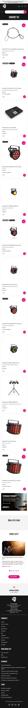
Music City (11, 701)
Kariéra (2, 692)
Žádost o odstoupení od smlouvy (9, 678)
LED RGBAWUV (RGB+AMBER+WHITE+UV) (11, 404)
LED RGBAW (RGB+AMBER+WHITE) (10, 90)
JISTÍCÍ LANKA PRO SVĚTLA (8, 51)
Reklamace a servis (5, 675)
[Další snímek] (26, 1)
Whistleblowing (4, 695)
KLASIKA (3, 644)
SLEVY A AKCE (4, 624)
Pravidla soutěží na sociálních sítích (9, 673)
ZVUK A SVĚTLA (5, 637)
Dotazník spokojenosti (6, 697)
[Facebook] (9, 705)
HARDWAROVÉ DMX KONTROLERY (10, 129)
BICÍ (2, 633)
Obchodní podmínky (6, 665)
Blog (2, 655)
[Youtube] (15, 705)
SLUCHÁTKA (4, 642)
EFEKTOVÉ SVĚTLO (6, 443)
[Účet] (22, 6)
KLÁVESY (3, 635)
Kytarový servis (4, 652)
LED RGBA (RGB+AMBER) (8, 247)
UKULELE (3, 631)
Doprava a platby (5, 690)
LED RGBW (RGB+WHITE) (7, 208)
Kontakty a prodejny (6, 688)
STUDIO (3, 640)
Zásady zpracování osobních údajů (9, 671)
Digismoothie (20, 701)
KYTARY (3, 626)
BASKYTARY (4, 628)
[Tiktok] (19, 705)
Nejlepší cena (4, 657)
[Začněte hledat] (25, 11)
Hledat (2, 622)
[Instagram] (12, 705)
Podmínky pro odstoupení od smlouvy (10, 680)
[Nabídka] (2, 12)
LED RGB (4, 168)
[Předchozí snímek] (1, 1)
